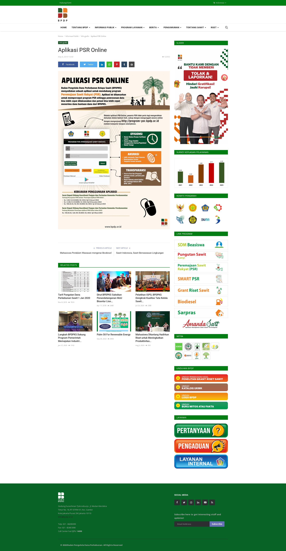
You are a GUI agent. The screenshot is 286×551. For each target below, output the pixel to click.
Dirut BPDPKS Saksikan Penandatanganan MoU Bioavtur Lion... (109, 298)
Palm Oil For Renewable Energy (113, 334)
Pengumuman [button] (172, 27)
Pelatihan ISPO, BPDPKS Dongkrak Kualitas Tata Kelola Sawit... (152, 298)
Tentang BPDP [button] (80, 27)
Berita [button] (153, 27)
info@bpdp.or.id (65, 517)
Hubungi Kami (65, 2)
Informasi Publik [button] (105, 27)
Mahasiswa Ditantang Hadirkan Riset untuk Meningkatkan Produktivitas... (152, 338)
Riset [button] (214, 27)
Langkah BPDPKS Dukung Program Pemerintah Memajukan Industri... (72, 338)
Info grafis (85, 36)
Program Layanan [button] (132, 27)
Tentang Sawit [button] (195, 27)
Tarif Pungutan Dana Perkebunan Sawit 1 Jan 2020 (74, 296)
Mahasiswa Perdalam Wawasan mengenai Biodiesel (86, 253)
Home (63, 27)
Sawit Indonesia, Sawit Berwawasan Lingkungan (140, 253)
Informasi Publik (72, 36)
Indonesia (220, 2)
